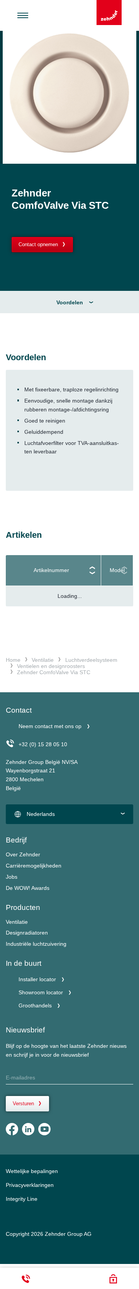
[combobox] (69, 814)
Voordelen (69, 302)
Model (117, 570)
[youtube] (44, 1129)
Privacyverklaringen (30, 1185)
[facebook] (12, 1129)
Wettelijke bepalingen (32, 1171)
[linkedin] (28, 1129)
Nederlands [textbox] (41, 814)
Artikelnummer (51, 570)
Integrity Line (21, 1199)
